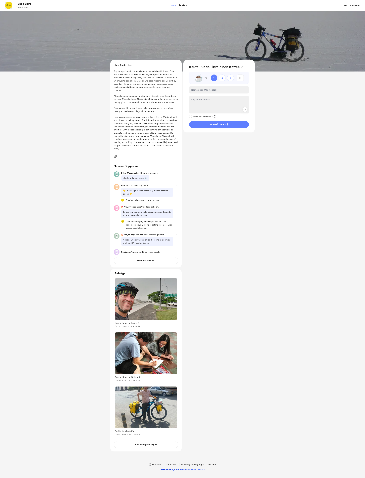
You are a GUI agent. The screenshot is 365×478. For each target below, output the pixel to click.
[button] (172, 5)
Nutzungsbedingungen (192, 464)
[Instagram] (115, 156)
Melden (212, 464)
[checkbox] (201, 116)
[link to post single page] (146, 303)
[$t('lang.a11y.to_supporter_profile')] (122, 200)
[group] (146, 303)
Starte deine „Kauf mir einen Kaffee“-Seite (182, 469)
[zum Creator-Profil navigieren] (8, 5)
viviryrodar (130, 207)
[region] (219, 96)
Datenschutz (171, 464)
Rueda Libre (24, 3)
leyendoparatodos (134, 234)
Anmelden (355, 5)
